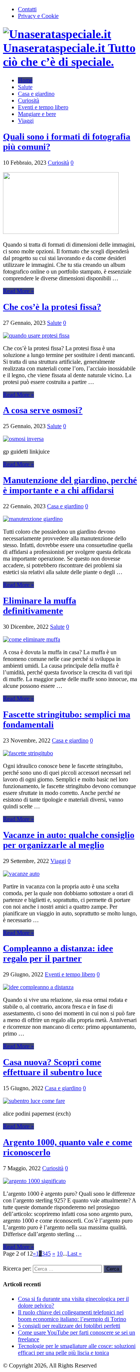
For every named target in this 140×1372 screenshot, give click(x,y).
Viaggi (26, 121)
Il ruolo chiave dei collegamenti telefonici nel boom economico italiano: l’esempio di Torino (72, 1315)
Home (25, 80)
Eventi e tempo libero (43, 107)
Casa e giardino (36, 94)
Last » (74, 1253)
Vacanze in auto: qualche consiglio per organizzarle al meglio (68, 840)
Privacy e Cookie (38, 16)
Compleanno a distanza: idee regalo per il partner (58, 953)
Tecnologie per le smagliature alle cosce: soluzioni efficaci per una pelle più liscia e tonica (77, 1349)
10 (60, 1253)
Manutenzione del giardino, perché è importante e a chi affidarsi (70, 485)
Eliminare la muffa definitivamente (39, 606)
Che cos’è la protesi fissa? (52, 307)
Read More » (18, 291)
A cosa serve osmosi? (43, 410)
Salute (25, 87)
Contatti (27, 9)
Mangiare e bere (37, 114)
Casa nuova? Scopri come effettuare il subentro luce (52, 1067)
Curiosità (28, 100)
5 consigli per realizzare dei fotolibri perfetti (69, 1326)
